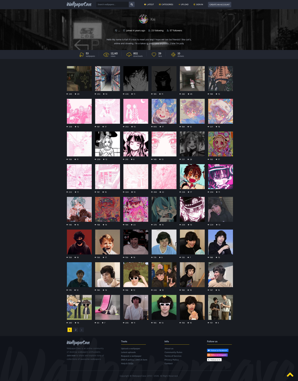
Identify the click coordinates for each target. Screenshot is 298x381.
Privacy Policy (172, 359)
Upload (185, 4)
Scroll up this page (290, 374)
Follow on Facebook (219, 350)
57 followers (176, 30)
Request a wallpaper (131, 356)
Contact (169, 363)
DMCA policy (127, 359)
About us (169, 348)
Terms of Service (173, 356)
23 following (157, 30)
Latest (150, 4)
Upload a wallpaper (130, 348)
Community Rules (173, 352)
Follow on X (215, 360)
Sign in (199, 4)
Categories (167, 4)
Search (132, 4)
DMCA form (141, 359)
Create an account (220, 4)
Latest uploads (128, 352)
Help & (127, 363)
